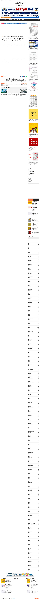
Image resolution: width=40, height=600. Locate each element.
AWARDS (30, 269)
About (6, 0)
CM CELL (30, 294)
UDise (29, 549)
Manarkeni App (30, 394)
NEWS (5, 36)
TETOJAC (30, 527)
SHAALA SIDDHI (30, 490)
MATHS (29, 398)
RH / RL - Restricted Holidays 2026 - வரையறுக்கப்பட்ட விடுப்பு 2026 (33, 120)
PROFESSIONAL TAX (31, 453)
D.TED (29, 315)
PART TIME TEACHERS (31, 431)
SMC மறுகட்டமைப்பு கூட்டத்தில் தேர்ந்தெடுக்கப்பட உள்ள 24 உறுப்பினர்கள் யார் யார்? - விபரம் (35, 213)
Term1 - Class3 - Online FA (32, 523)
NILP (29, 419)
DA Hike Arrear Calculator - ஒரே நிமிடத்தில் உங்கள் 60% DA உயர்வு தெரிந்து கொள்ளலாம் (33, 148)
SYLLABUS (30, 511)
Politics (30, 449)
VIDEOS (30, 557)
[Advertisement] (14, 30)
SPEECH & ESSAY (30, 499)
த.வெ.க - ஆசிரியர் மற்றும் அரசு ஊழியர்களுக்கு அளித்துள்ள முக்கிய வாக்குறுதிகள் (33, 134)
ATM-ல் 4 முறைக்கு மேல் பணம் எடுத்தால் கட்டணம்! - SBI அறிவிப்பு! (4, 94)
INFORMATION (30, 373)
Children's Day (30, 290)
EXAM (29, 344)
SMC (29, 494)
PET (29, 440)
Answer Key (30, 260)
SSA (29, 502)
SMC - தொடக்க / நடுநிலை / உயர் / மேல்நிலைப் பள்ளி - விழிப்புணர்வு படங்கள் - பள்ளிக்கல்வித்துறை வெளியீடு (35, 208)
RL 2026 (27, 19)
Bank (29, 272)
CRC (29, 311)
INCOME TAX (30, 170)
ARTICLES (30, 261)
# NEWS (5, 76)
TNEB (29, 535)
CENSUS (30, 286)
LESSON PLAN (30, 386)
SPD (29, 498)
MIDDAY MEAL (30, 402)
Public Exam (30, 457)
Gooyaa (14, 598)
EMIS (29, 178)
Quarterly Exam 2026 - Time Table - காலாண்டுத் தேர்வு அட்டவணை (33, 64)
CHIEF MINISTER (30, 289)
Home (2, 0)
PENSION (30, 436)
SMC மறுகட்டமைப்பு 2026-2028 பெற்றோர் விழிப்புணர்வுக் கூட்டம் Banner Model (35, 202)
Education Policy (31, 331)
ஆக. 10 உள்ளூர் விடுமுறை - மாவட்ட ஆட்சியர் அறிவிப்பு (11, 94)
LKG (29, 390)
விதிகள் (29, 569)
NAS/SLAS (30, 411)
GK (29, 356)
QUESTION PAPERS (31, 460)
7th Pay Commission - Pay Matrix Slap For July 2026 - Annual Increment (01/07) (33, 106)
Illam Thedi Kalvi (31, 369)
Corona (30, 306)
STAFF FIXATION (31, 173)
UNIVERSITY (30, 552)
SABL (29, 477)
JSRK (29, 377)
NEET (29, 414)
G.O (14, 19)
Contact (9, 0)
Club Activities (31, 293)
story (29, 507)
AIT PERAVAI (30, 256)
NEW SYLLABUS (30, 415)
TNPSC (29, 536)
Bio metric (30, 273)
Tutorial (30, 548)
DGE (29, 319)
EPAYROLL (30, 343)
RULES (29, 172)
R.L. (29, 461)
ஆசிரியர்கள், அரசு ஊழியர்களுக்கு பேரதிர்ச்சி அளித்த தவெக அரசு (33, 80)
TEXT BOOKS (30, 528)
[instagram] (37, 598)
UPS (29, 553)
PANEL (29, 428)
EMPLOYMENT (30, 339)
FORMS (29, 169)
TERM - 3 (30, 520)
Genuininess (30, 180)
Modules (30, 406)
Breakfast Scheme (31, 276)
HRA (29, 365)
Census (17, 19)
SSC (29, 503)
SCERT (29, 481)
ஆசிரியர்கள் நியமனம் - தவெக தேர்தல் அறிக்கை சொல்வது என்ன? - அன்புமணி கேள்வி (16, 94)
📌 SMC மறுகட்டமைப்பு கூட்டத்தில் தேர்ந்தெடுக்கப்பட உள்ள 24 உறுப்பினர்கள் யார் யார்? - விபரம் (19, 23)
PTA (29, 456)
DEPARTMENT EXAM (31, 318)
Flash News (30, 348)
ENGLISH (30, 340)
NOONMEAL (30, 423)
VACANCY (30, 556)
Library (30, 389)
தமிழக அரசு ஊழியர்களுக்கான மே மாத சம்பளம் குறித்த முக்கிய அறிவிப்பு (23, 94)
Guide (29, 361)
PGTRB (29, 444)
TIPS (29, 532)
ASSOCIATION (30, 264)
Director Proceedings (8, 19)
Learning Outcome (31, 382)
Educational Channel (31, 332)
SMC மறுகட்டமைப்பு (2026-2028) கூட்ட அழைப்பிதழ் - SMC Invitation (33, 90)
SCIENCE (30, 485)
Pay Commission (22, 19)
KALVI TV (30, 381)
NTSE (29, 427)
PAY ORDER (30, 435)
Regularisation (31, 465)
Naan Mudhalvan (31, 410)
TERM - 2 (30, 519)
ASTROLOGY (30, 265)
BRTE (29, 277)
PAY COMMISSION (31, 171)
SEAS (29, 486)
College (30, 298)
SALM (29, 478)
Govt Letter (30, 357)
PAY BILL (30, 432)
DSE (29, 327)
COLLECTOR (30, 297)
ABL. (29, 252)
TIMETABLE (30, 531)
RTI (29, 473)
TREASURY (30, 545)
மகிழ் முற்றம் (30, 174)
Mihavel (30, 403)
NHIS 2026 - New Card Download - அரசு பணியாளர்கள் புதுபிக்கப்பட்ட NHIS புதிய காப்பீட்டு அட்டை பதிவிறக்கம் (33, 48)
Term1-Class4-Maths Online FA (32, 524)
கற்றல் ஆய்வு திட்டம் (30, 561)
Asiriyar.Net (20, 3)
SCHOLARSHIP (30, 482)
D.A (29, 314)
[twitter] (34, 598)
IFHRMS (29, 181)
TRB (29, 544)
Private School (31, 452)
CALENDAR (30, 281)
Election (30, 336)
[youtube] (38, 598)
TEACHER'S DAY (30, 515)
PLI (29, 448)
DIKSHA (30, 323)
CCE (29, 285)
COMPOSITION (30, 302)
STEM (29, 506)
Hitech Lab (30, 364)
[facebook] (35, 598)
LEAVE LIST (30, 385)
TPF (29, 540)
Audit (29, 268)
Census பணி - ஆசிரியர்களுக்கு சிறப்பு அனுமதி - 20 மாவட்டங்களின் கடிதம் (33, 38)
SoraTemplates (6, 598)
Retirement (30, 469)
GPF (29, 360)
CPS (29, 310)
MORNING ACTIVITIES (31, 407)
